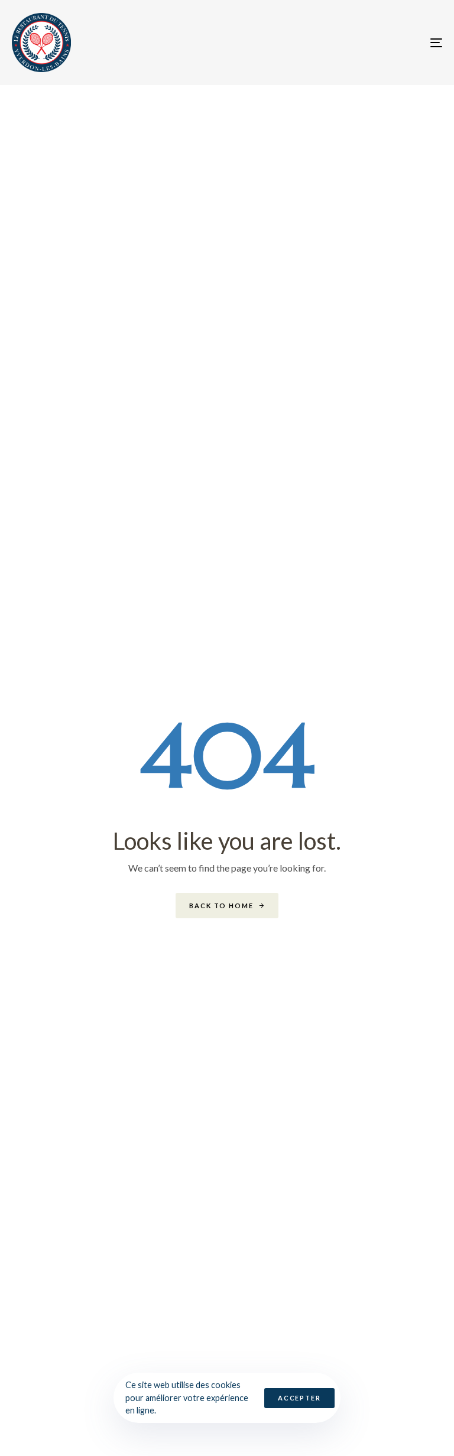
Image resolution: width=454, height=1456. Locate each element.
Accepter (299, 1398)
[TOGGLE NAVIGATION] (370, 42)
